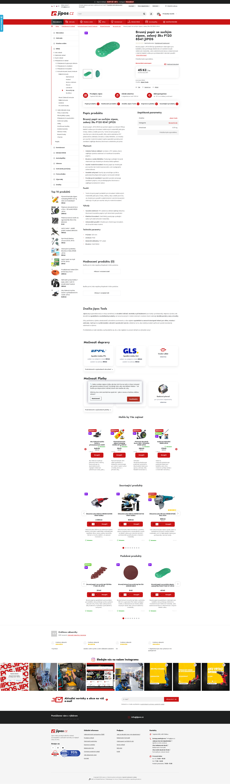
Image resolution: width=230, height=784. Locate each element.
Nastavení (96, 398)
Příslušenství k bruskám (64, 69)
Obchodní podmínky (90, 741)
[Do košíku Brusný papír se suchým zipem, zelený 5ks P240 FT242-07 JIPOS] (168, 594)
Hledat (144, 14)
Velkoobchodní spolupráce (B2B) (94, 734)
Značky (58, 185)
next (178, 513)
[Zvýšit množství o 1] (96, 524)
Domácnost (60, 148)
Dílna (58, 49)
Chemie (59, 137)
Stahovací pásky (62, 121)
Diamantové (70, 77)
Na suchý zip (70, 90)
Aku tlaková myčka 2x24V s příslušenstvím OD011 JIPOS (97, 443)
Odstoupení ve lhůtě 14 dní (125, 741)
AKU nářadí (58, 52)
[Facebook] (53, 748)
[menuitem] (57, 22)
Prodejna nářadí (89, 738)
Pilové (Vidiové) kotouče (66, 97)
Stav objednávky (143, 6)
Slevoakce (60, 33)
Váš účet (155, 6)
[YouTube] (63, 748)
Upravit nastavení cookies (129, 777)
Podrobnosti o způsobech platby (97, 410)
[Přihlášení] (151, 14)
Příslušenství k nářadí (61, 61)
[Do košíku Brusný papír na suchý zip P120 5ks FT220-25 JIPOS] (105, 594)
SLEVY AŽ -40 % (112, 2)
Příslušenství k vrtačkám (65, 66)
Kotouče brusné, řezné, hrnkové (67, 71)
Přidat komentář (102, 293)
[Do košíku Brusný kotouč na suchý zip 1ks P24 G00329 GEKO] (136, 594)
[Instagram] (58, 748)
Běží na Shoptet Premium (98, 779)
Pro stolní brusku (64, 106)
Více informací (141, 55)
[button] (97, 459)
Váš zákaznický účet (90, 755)
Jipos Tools (144, 82)
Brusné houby (61, 134)
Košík (118, 751)
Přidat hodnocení (102, 271)
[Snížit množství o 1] (90, 524)
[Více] (170, 22)
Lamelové (69, 88)
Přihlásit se (171, 699)
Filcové (68, 85)
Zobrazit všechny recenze (77, 635)
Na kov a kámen (71, 82)
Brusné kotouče (63, 74)
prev (84, 513)
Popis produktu (90, 104)
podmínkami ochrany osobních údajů (152, 704)
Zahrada (59, 38)
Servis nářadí (121, 745)
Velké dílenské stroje (63, 110)
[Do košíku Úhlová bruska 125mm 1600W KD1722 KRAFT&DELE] (136, 524)
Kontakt (131, 6)
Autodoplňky (60, 158)
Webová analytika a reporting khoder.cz (130, 779)
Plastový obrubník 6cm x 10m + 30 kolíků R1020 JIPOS (141, 443)
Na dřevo (69, 93)
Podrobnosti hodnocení (162, 43)
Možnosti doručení (173, 64)
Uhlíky (59, 123)
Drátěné (61, 103)
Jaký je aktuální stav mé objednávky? (128, 734)
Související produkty (167, 104)
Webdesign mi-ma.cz (112, 779)
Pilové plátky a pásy (63, 115)
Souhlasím (133, 399)
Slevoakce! (130, 2)
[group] (97, 449)
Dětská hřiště (61, 153)
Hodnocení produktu (109, 104)
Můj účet (119, 748)
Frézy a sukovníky (62, 113)
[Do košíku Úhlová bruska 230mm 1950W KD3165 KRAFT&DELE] (105, 524)
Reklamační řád (89, 748)
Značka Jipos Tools (129, 104)
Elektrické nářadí (60, 55)
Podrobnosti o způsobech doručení (98, 369)
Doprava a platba (147, 104)
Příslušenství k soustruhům (65, 118)
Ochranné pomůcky (63, 169)
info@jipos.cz (137, 717)
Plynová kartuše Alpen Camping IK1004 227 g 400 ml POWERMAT (119, 443)
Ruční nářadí (59, 58)
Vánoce (59, 163)
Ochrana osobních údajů (92, 751)
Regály (57, 141)
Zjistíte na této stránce (159, 743)
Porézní (68, 79)
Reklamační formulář (123, 738)
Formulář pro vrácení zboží (160, 752)
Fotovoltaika (60, 174)
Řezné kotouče (63, 100)
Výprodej (59, 179)
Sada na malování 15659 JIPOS (163, 442)
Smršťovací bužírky (63, 126)
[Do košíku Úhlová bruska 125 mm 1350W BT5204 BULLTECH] (168, 524)
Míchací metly (61, 132)
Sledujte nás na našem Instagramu (118, 659)
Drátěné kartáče (62, 129)
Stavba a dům (61, 43)
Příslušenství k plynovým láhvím (67, 63)
